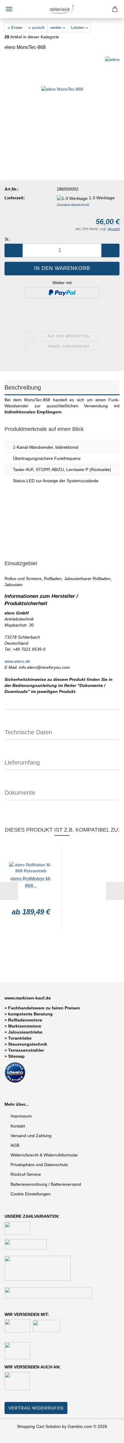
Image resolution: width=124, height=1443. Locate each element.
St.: (8, 239)
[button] (14, 250)
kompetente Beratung (30, 1014)
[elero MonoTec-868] (62, 101)
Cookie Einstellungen (31, 1193)
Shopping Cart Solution (39, 1426)
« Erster (15, 27)
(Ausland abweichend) (73, 205)
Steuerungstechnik (27, 1044)
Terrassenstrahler (26, 1050)
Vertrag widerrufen (36, 1408)
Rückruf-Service (26, 1174)
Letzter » (79, 27)
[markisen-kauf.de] (62, 9)
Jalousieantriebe (25, 1032)
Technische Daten (28, 732)
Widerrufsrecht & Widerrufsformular (44, 1155)
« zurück (36, 27)
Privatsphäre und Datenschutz (39, 1164)
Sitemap (16, 1056)
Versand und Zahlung (31, 1135)
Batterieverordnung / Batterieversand (46, 1184)
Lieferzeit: (15, 197)
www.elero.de (17, 661)
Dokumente (20, 792)
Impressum (21, 1116)
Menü (9, 9)
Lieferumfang (22, 762)
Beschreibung (23, 387)
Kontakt (18, 1126)
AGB (15, 1145)
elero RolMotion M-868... (31, 882)
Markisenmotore (24, 1026)
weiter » (57, 27)
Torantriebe (20, 1038)
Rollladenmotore (25, 1020)
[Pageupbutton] (107, 1433)
